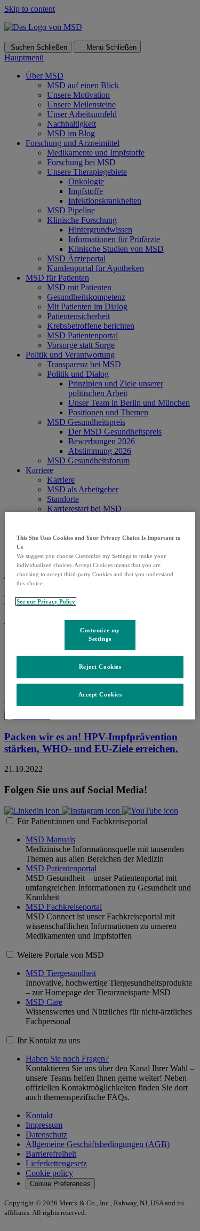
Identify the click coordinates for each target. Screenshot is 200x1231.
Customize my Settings (100, 634)
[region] (100, 615)
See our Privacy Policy (46, 601)
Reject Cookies (100, 666)
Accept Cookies (100, 694)
